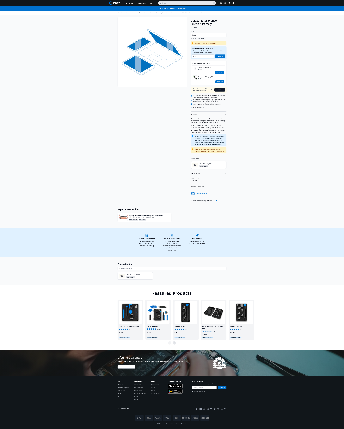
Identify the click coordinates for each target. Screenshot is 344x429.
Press (136, 396)
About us (120, 385)
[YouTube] (211, 409)
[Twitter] (204, 409)
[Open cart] (229, 3)
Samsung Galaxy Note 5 (178, 13)
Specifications (195, 173)
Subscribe (222, 387)
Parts (124, 13)
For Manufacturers (140, 393)
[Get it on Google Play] (175, 391)
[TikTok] (197, 409)
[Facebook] (201, 409)
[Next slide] (174, 343)
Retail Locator (138, 390)
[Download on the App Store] (175, 386)
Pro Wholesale (138, 387)
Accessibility (155, 385)
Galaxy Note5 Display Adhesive (207, 77)
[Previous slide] (169, 343)
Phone (130, 13)
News (136, 399)
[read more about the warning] (216, 200)
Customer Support (123, 387)
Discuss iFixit (121, 390)
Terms (153, 390)
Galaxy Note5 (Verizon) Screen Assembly (200, 13)
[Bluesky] (218, 409)
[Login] (233, 3)
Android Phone (137, 13)
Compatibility (195, 158)
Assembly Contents (197, 186)
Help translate (122, 408)
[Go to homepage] (115, 3)
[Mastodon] (215, 409)
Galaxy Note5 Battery (204, 67)
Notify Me (220, 56)
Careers (120, 393)
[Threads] (222, 409)
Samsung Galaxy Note (162, 13)
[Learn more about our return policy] (203, 107)
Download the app (174, 381)
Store (119, 13)
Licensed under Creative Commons (176, 424)
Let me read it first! (199, 391)
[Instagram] (208, 409)
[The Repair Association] (225, 409)
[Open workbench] (221, 3)
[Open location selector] (225, 3)
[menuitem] (129, 3)
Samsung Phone (149, 13)
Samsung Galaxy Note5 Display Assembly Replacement (146, 215)
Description (195, 115)
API (119, 396)
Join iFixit (220, 90)
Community (137, 385)
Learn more (126, 367)
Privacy (153, 387)
